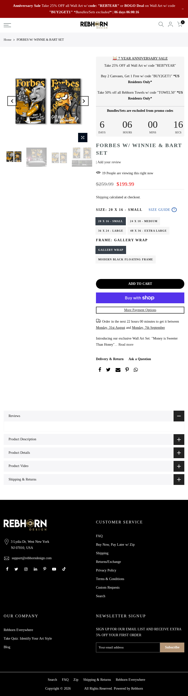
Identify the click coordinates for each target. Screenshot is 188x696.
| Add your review (108, 162)
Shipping (102, 197)
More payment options (140, 310)
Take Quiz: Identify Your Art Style (28, 638)
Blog (7, 647)
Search (100, 596)
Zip (75, 680)
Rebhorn (137, 688)
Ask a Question (140, 359)
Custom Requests (107, 587)
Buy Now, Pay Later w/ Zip (115, 544)
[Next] (84, 101)
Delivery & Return (110, 359)
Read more (125, 344)
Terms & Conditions (110, 579)
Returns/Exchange (108, 562)
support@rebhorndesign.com (32, 558)
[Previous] (12, 101)
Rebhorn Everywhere (18, 630)
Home (8, 39)
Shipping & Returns (97, 680)
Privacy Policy (106, 570)
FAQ (99, 536)
